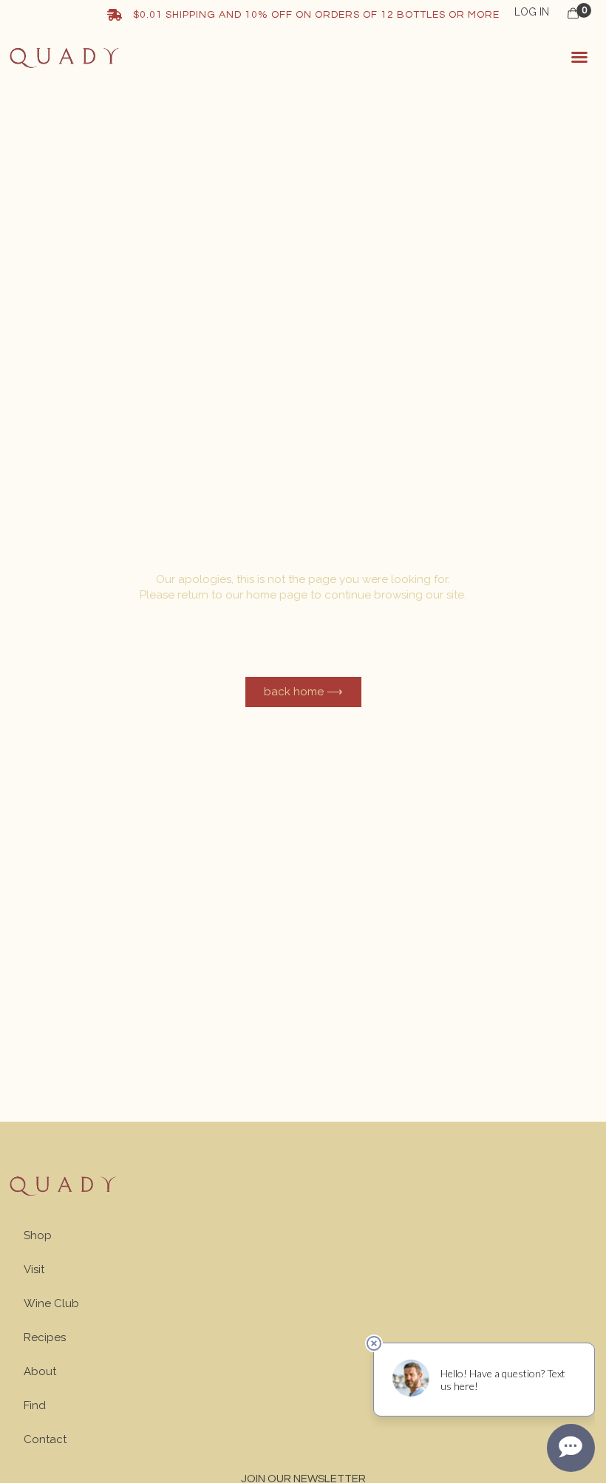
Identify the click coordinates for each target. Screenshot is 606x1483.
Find (35, 1405)
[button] (579, 57)
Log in (531, 12)
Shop (38, 1235)
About (40, 1371)
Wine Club (51, 1303)
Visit (34, 1269)
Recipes (45, 1337)
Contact (45, 1439)
